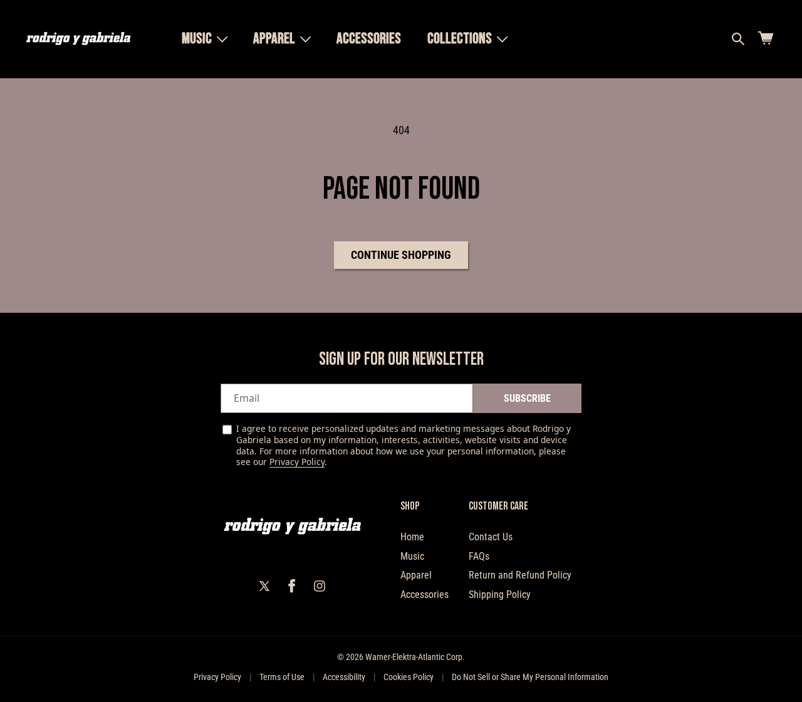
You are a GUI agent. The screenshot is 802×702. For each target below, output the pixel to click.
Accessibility (344, 677)
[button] (204, 39)
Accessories (424, 594)
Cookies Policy (408, 677)
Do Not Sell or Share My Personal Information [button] (530, 677)
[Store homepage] (292, 526)
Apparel (274, 38)
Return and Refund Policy (520, 575)
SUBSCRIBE (527, 398)
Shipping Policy (500, 594)
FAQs (479, 556)
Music (197, 38)
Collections (459, 38)
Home (412, 537)
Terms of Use (282, 677)
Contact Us (491, 537)
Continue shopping (401, 254)
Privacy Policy (297, 462)
